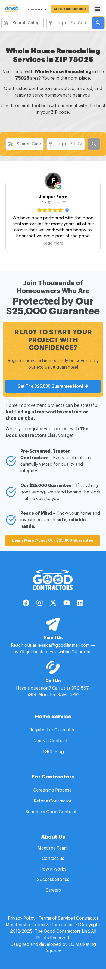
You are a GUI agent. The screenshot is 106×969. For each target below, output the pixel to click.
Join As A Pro (33, 9)
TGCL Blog (53, 752)
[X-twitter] (53, 602)
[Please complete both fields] (98, 22)
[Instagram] (39, 602)
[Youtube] (66, 602)
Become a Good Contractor (53, 812)
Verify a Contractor (53, 741)
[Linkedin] (80, 602)
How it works (53, 869)
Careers (53, 890)
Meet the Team (53, 848)
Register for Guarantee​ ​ (53, 730)
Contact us (53, 858)
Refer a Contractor (53, 801)
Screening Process (53, 790)
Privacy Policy (21, 918)
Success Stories (53, 879)
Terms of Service (56, 918)
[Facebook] (26, 602)
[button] (97, 8)
